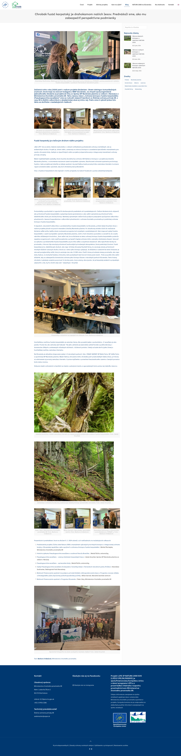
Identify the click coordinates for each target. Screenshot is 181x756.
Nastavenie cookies (121, 745)
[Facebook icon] (89, 749)
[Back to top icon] (90, 741)
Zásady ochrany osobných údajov (81, 745)
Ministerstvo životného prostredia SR (48, 686)
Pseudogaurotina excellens (47, 557)
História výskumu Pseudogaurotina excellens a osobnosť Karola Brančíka (63, 553)
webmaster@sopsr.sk (42, 716)
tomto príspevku (71, 171)
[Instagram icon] (91, 749)
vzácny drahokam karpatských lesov (71, 557)
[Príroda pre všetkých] (11, 4)
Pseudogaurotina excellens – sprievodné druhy (53, 563)
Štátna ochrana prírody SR (44, 713)
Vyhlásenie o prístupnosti (104, 745)
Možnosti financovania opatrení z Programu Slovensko (56, 579)
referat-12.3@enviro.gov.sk (44, 699)
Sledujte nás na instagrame (84, 685)
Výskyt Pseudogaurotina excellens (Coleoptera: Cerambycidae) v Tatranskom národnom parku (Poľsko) (74, 567)
